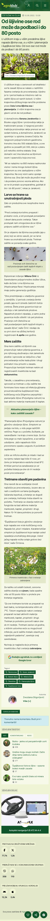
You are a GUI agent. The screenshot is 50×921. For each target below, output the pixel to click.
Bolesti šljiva (13, 677)
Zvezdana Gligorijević (33, 697)
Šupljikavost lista (14, 686)
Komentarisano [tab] (16, 736)
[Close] (37, 5)
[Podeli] (35, 914)
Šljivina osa (12, 672)
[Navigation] (45, 5)
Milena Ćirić (27, 677)
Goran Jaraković (28, 672)
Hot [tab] (4, 736)
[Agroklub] (10, 5)
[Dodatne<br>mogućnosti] (43, 914)
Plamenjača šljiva (27, 681)
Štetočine (12, 681)
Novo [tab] (29, 736)
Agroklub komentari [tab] (10, 712)
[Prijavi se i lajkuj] (27, 914)
